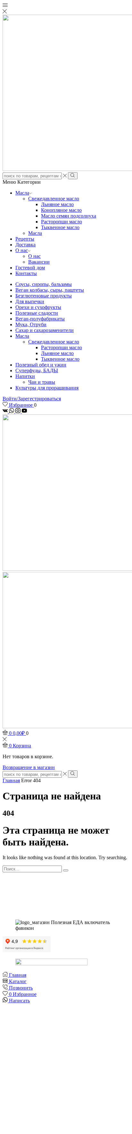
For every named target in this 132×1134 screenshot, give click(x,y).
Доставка (25, 244)
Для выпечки (29, 301)
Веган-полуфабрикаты (40, 318)
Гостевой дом (30, 267)
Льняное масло (57, 204)
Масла (22, 193)
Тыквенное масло (60, 227)
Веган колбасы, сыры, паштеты (49, 290)
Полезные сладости (36, 313)
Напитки (25, 376)
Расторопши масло (61, 221)
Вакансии (39, 262)
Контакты (26, 273)
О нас (21, 250)
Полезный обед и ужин (40, 364)
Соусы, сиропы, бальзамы (43, 284)
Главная (11, 780)
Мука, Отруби (30, 324)
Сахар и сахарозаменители (44, 330)
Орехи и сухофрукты (38, 307)
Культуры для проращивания (46, 387)
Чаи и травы (41, 382)
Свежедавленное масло (53, 198)
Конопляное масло (61, 210)
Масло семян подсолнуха (68, 216)
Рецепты (24, 239)
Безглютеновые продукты (43, 295)
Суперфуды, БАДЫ (36, 370)
